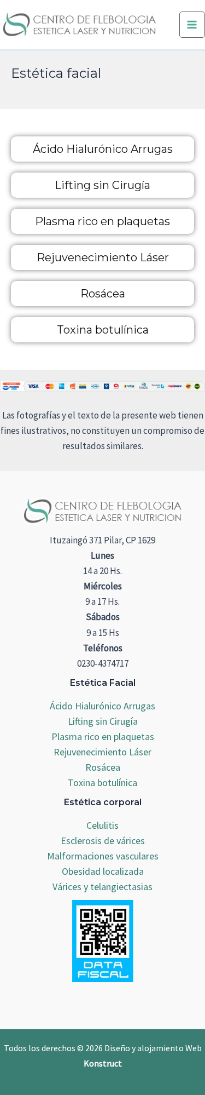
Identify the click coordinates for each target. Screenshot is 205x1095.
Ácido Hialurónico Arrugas (103, 149)
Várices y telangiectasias (102, 886)
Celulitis (102, 825)
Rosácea (102, 293)
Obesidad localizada (103, 871)
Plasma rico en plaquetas (102, 221)
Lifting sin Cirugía (102, 185)
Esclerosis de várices (103, 840)
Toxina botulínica (103, 329)
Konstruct (103, 1063)
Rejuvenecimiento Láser (103, 257)
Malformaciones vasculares (103, 856)
